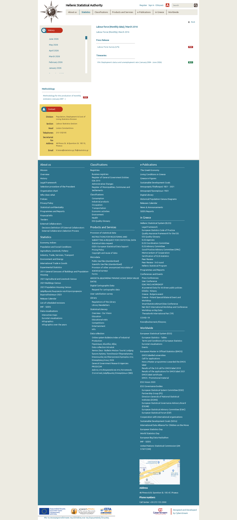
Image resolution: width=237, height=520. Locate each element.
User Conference (149, 281)
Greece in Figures (148, 178)
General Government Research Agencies (110, 363)
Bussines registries (100, 174)
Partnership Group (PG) (152, 393)
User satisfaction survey (101, 294)
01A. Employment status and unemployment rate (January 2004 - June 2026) (129, 62)
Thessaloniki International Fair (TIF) (158, 313)
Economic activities (100, 211)
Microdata (95, 257)
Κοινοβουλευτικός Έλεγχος (153, 322)
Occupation (97, 205)
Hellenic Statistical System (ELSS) (155, 223)
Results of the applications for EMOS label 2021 (163, 371)
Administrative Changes (102, 184)
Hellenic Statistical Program (154, 266)
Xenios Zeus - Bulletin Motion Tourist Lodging (112, 350)
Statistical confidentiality (52, 207)
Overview (44, 174)
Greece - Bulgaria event (152, 294)
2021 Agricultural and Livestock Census (58, 279)
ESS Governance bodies (151, 386)
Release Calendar (48, 298)
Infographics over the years (54, 325)
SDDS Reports (147, 211)
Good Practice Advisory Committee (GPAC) (161, 250)
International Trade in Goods (53, 263)
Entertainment (98, 326)
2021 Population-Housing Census (55, 287)
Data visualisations (49, 311)
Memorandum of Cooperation (156, 253)
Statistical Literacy (98, 309)
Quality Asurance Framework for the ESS (160, 233)
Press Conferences (150, 278)
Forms (95, 274)
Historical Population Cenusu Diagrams (158, 199)
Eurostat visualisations (52, 318)
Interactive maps (49, 315)
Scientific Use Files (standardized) (107, 264)
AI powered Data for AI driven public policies (162, 288)
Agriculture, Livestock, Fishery (54, 251)
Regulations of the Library (104, 302)
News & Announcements (151, 207)
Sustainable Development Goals (155, 182)
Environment (98, 215)
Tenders (44, 219)
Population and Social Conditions (55, 247)
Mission (43, 170)
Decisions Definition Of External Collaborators (63, 228)
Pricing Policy (98, 250)
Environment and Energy (51, 259)
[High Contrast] (167, 5)
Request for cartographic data (106, 290)
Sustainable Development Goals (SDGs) (158, 421)
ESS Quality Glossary (101, 221)
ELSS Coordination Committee (155, 243)
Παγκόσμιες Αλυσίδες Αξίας (104, 344)
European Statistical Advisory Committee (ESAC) (163, 409)
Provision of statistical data (103, 233)
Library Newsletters (100, 305)
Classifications (97, 194)
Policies (43, 199)
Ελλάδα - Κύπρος (149, 291)
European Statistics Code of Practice (158, 230)
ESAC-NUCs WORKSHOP (152, 284)
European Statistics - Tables (154, 337)
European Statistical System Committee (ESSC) (163, 390)
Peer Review (147, 259)
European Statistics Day (151, 429)
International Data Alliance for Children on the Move (164, 425)
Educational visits (100, 320)
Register (143, 5)
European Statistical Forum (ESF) (156, 413)
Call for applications (151, 358)
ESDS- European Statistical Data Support (110, 246)
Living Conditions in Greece (153, 174)
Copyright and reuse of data (104, 253)
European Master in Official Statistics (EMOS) (161, 351)
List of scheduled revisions (52, 303)
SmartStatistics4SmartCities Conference (160, 304)
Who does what (47, 195)
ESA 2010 (96, 181)
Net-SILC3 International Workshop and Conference (165, 307)
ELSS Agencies (148, 240)
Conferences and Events (151, 274)
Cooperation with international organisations (161, 417)
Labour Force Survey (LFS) (108, 47)
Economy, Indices (48, 242)
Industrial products (100, 202)
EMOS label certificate (152, 375)
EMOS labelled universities (154, 355)
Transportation (99, 208)
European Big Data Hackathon (154, 437)
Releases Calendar (148, 203)
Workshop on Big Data (152, 310)
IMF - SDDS (45, 307)
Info (94, 329)
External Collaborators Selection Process (60, 231)
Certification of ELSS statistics (155, 256)
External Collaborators (51, 224)
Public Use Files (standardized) (105, 261)
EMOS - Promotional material (155, 378)
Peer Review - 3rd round (153, 262)
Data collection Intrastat (103, 347)
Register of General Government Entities (110, 177)
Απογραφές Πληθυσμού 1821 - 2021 (157, 186)
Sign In (151, 5)
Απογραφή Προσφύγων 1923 (154, 191)
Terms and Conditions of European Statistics (162, 341)
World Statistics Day (149, 433)
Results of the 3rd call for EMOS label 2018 (161, 368)
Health (95, 218)
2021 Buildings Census (50, 283)
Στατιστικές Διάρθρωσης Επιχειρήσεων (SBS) (112, 373)
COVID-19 (145, 317)
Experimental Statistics (51, 267)
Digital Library (146, 195)
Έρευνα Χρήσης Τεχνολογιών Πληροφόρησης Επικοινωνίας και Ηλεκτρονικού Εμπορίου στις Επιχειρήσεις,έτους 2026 (112, 357)
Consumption (98, 198)
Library (93, 298)
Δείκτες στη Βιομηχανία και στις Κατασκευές (112, 370)
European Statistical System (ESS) (156, 333)
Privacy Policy (46, 203)
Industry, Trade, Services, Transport (57, 255)
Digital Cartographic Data (102, 285)
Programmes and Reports (52, 211)
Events (145, 347)
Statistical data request (102, 243)
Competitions (98, 323)
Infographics (47, 321)
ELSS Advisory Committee (153, 246)
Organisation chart (49, 191)
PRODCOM (97, 367)
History (43, 178)
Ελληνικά (159, 5)
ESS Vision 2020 (147, 382)
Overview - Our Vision (102, 313)
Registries (95, 170)
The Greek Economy (149, 170)
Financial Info (46, 215)
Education (96, 316)
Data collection (97, 333)
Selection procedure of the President (57, 186)
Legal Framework (48, 182)
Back (193, 22)
